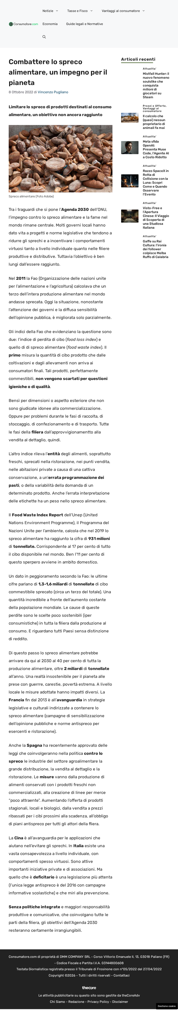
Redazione (76, 1002)
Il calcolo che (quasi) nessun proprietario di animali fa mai (154, 122)
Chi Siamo (57, 1002)
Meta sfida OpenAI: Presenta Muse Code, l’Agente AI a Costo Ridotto (156, 149)
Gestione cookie (167, 1006)
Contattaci (122, 975)
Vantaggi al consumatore (121, 11)
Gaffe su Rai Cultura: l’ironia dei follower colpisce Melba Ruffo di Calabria (155, 249)
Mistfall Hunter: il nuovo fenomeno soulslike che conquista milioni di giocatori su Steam (156, 85)
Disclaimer (120, 1002)
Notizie (48, 11)
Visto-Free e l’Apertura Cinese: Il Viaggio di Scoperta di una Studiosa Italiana (156, 218)
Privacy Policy (98, 1002)
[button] (44, 36)
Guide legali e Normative (84, 24)
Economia (50, 24)
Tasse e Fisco (77, 11)
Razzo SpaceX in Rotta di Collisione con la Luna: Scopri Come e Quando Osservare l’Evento (156, 182)
